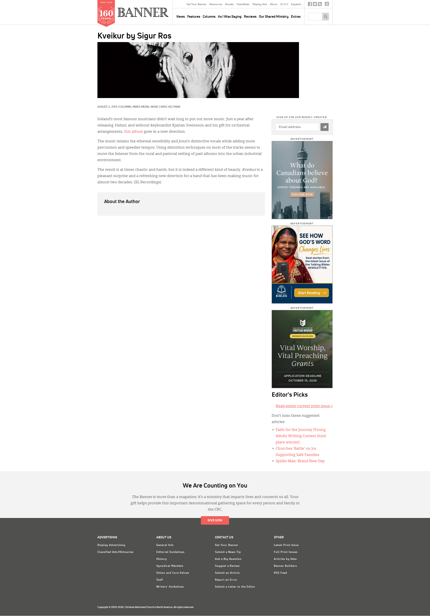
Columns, (126, 107)
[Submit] (324, 127)
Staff (159, 580)
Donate (229, 4)
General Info (165, 545)
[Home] (153, 12)
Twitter (315, 5)
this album (133, 132)
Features (193, 16)
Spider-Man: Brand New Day (300, 461)
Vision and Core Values (172, 573)
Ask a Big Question (228, 559)
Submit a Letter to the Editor (235, 587)
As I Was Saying (229, 16)
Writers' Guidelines (170, 587)
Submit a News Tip (228, 552)
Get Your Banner (196, 4)
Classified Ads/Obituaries (115, 552)
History (161, 559)
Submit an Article (227, 573)
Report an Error (226, 580)
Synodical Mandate (169, 566)
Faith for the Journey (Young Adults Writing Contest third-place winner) (301, 436)
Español (296, 4)
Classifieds (242, 4)
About (273, 4)
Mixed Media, (141, 107)
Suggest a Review (227, 566)
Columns (209, 16)
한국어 (284, 4)
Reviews (250, 16)
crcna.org (327, 4)
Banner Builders (285, 566)
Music (154, 107)
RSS (320, 5)
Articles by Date (285, 559)
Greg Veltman (170, 107)
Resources (215, 4)
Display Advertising (111, 545)
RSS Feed (280, 573)
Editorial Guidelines (170, 552)
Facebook (310, 5)
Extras (296, 16)
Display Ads (259, 4)
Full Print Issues (286, 552)
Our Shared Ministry (273, 16)
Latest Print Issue (286, 545)
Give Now (215, 520)
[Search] (325, 16)
